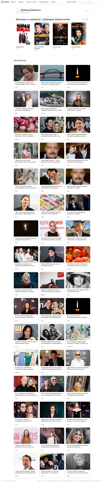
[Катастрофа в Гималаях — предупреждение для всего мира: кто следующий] (52, 103)
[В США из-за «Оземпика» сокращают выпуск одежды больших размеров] (26, 362)
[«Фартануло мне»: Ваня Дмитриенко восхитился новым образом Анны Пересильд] (26, 155)
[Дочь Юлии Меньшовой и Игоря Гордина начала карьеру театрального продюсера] (78, 155)
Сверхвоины (20, 47)
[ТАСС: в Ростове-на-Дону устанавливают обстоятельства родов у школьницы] (26, 181)
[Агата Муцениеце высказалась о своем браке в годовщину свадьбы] (52, 181)
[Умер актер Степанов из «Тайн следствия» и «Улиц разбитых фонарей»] (78, 232)
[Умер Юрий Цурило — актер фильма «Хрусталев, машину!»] (52, 155)
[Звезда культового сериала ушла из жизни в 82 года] (78, 284)
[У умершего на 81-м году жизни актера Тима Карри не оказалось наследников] (52, 362)
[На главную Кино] (6, 2)
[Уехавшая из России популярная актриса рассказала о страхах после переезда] (52, 232)
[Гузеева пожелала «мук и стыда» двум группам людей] (26, 336)
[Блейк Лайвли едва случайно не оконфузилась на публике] (78, 388)
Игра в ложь (57, 47)
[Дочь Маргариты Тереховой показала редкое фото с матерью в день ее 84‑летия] (26, 77)
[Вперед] (86, 19)
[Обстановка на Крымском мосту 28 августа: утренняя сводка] (52, 77)
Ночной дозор (75, 47)
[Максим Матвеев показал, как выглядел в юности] (52, 258)
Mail (3, 480)
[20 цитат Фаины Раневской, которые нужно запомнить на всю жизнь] (78, 466)
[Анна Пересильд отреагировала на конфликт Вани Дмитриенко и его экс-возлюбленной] (52, 310)
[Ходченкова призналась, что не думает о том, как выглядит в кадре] (78, 414)
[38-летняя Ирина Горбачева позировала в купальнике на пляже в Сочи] (52, 440)
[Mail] (2, 2)
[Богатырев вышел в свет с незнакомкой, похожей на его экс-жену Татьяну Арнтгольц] (52, 129)
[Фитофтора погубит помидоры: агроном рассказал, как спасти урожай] (78, 258)
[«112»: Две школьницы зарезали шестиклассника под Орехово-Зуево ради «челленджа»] (78, 77)
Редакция (39, 480)
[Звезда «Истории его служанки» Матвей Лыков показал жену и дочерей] (52, 414)
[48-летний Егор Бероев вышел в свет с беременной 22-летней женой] (52, 388)
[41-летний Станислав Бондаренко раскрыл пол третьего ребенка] (26, 414)
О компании (7, 480)
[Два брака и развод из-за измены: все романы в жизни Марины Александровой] (26, 258)
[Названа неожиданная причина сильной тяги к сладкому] (52, 206)
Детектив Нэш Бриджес (39, 47)
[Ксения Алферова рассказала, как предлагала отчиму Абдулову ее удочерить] (52, 336)
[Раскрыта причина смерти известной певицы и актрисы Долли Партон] (26, 284)
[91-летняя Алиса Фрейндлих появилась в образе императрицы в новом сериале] (78, 206)
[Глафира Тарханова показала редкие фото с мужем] (78, 103)
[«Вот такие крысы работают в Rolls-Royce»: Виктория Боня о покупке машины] (26, 206)
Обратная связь (97, 480)
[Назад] (83, 19)
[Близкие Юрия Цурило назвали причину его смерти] (78, 181)
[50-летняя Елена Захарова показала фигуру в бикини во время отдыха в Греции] (26, 310)
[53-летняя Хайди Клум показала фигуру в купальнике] (78, 440)
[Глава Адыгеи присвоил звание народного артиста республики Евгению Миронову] (26, 466)
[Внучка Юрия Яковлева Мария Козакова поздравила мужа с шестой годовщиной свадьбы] (78, 129)
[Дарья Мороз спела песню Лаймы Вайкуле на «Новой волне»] (78, 362)
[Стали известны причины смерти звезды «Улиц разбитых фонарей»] (26, 232)
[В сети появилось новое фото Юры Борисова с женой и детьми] (26, 388)
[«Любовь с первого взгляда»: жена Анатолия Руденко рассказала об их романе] (26, 103)
